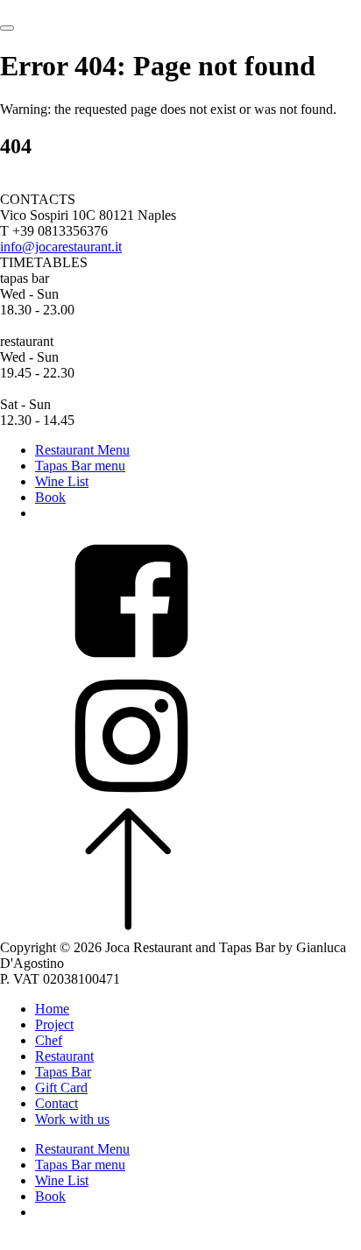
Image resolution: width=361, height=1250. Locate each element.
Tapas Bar (63, 1071)
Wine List (61, 481)
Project (54, 1024)
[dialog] (180, 1125)
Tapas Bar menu (80, 465)
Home (52, 1008)
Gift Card (61, 1087)
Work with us (72, 1119)
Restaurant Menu (82, 449)
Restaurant (64, 1056)
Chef (48, 1040)
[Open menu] (7, 28)
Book (50, 497)
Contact (56, 1103)
